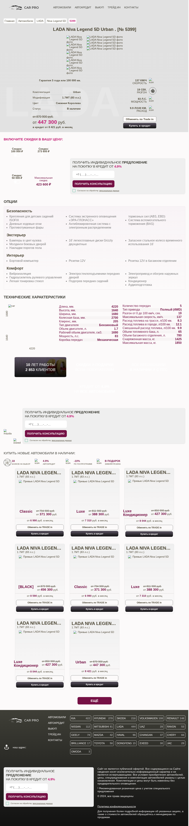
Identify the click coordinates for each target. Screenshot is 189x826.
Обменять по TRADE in (40, 527)
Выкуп (99, 7)
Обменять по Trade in (140, 119)
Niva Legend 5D (56, 20)
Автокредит (83, 7)
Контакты (131, 7)
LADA (40, 20)
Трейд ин (114, 7)
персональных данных (109, 191)
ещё (94, 701)
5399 (72, 20)
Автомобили (62, 7)
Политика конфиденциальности (116, 806)
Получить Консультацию (93, 183)
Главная (10, 20)
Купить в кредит (139, 125)
